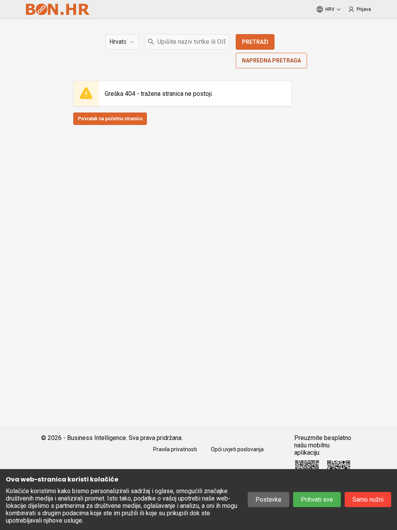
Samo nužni (367, 499)
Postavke (268, 499)
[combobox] (187, 42)
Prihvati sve (317, 499)
